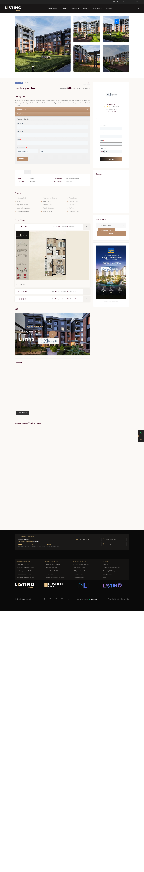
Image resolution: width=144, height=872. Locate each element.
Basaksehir (69, 181)
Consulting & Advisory (109, 571)
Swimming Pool (21, 198)
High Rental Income (22, 204)
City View (71, 204)
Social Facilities (47, 211)
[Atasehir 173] (111, 208)
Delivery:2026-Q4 (74, 211)
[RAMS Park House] (111, 187)
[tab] (117, 21)
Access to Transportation (23, 208)
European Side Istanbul (72, 178)
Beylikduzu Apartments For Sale (25, 577)
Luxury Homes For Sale (52, 571)
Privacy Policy (125, 599)
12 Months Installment (23, 211)
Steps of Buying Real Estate (81, 564)
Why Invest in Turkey (79, 567)
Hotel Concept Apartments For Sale (55, 577)
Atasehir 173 (102, 212)
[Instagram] (68, 599)
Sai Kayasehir (111, 104)
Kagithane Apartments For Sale (25, 567)
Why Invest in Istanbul (80, 571)
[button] (49, 227)
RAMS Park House (104, 192)
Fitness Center (73, 198)
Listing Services (107, 574)
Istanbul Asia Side (134, 2)
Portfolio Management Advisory (111, 567)
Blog (104, 577)
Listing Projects (78, 574)
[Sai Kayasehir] (111, 94)
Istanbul (32, 181)
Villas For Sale (50, 574)
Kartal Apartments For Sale (24, 574)
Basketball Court (73, 201)
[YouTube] (62, 599)
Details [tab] (27, 172)
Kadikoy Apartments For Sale (25, 571)
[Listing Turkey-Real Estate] (13, 8)
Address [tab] (20, 172)
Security (19, 201)
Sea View (71, 208)
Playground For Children (50, 198)
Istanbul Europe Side (119, 2)
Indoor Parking (47, 201)
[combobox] (106, 230)
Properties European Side (53, 564)
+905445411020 (111, 112)
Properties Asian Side (51, 567)
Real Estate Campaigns (23, 564)
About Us (105, 564)
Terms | (110, 599)
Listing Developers (79, 577)
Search (111, 233)
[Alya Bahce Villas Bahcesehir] (32, 446)
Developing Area (47, 204)
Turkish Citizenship (48, 208)
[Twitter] (50, 599)
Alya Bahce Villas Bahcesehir (22, 468)
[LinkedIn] (56, 599)
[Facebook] (44, 599)
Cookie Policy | (116, 599)
